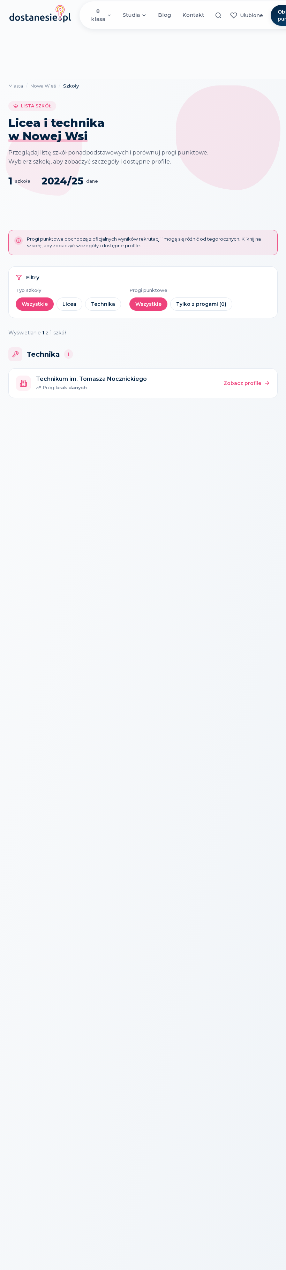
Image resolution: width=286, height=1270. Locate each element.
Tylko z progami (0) (201, 304)
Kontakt (193, 15)
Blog (164, 15)
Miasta (15, 86)
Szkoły (71, 86)
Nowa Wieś (43, 86)
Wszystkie (35, 304)
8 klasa (98, 15)
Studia (131, 15)
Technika (103, 304)
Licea (69, 304)
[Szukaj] (218, 15)
